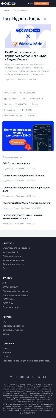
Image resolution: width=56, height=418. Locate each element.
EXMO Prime (8, 299)
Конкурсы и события (10, 208)
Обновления (9, 110)
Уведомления (7, 169)
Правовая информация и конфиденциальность (26, 361)
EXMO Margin (10, 93)
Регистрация (41, 3)
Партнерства (10, 80)
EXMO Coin (7, 303)
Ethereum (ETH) (36, 98)
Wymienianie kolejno (13, 116)
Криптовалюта (10, 98)
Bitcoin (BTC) (21, 104)
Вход (30, 3)
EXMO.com (22, 80)
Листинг (35, 104)
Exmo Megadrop (10, 307)
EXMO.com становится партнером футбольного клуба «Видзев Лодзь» (25, 56)
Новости (6, 353)
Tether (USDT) (26, 110)
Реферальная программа (15, 291)
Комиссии (31, 116)
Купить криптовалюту (13, 264)
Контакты (7, 357)
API (4, 283)
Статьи (5, 334)
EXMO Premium (10, 287)
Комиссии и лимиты (12, 330)
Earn (23, 98)
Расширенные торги (12, 256)
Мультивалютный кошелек (16, 248)
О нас (5, 348)
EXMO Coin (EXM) (28, 93)
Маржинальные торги (13, 260)
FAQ (4, 322)
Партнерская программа (15, 295)
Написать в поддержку (13, 326)
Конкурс (7, 104)
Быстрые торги (10, 252)
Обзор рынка (7, 224)
